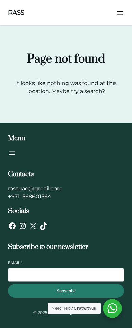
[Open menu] (120, 13)
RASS (16, 12)
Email (15, 262)
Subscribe (66, 291)
